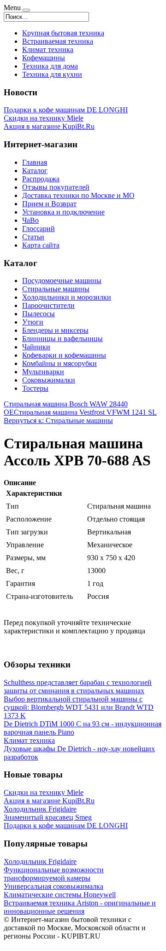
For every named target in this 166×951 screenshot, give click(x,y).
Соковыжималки (48, 380)
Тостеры (35, 388)
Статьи (33, 237)
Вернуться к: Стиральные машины (58, 420)
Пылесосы (38, 314)
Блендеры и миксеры (55, 330)
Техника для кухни (52, 74)
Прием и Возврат (49, 204)
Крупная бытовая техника (63, 33)
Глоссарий (38, 228)
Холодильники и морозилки (66, 297)
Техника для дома (50, 66)
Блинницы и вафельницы (62, 338)
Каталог (34, 170)
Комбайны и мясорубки (59, 363)
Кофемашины (43, 58)
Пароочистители (48, 305)
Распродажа (40, 179)
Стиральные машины (55, 289)
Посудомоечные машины (61, 280)
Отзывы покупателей (55, 187)
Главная (34, 162)
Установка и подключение (63, 212)
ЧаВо (30, 220)
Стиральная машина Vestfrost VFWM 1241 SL (85, 412)
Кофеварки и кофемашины (64, 355)
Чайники (36, 347)
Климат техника (47, 49)
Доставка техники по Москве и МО (78, 195)
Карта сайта (40, 245)
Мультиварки (43, 372)
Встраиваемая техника (57, 41)
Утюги (32, 322)
